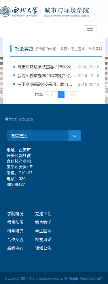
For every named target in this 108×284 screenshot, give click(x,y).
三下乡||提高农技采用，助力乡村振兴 (46, 84)
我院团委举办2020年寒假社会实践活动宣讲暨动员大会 (46, 75)
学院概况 (15, 213)
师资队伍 (15, 222)
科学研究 (15, 230)
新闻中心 (15, 248)
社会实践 (95, 48)
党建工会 (43, 213)
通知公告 (43, 248)
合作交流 (15, 239)
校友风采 (43, 239)
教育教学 (43, 222)
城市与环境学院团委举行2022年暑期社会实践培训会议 (46, 67)
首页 (63, 48)
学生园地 (43, 230)
